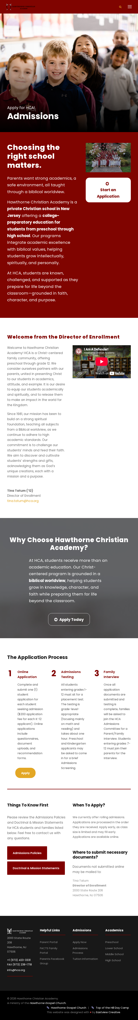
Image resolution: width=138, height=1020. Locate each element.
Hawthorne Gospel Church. (48, 1003)
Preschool (111, 942)
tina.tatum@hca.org (23, 501)
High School (113, 960)
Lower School (114, 948)
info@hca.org (16, 970)
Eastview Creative (108, 1012)
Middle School (114, 954)
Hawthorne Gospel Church (68, 1008)
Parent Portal (49, 942)
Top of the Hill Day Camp (112, 1008)
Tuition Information (85, 959)
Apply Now (79, 942)
